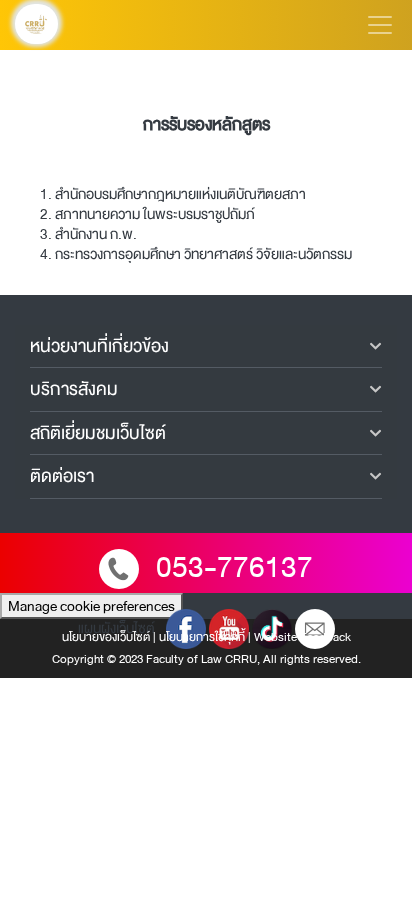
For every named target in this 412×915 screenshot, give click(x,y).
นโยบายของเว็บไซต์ (106, 637)
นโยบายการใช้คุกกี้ (202, 637)
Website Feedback (302, 637)
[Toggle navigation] (380, 25)
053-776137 (234, 567)
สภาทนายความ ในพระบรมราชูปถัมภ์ (155, 214)
